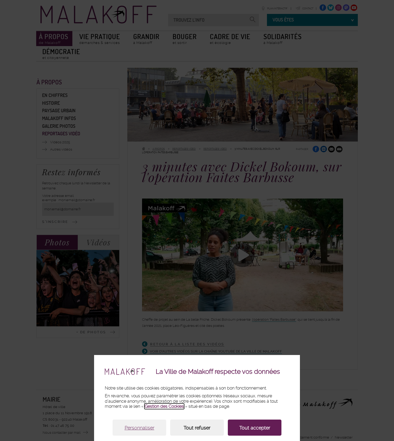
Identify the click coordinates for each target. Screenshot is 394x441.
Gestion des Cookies (164, 406)
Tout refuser (197, 428)
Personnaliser (139, 428)
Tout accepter (254, 428)
